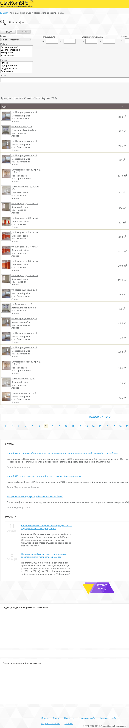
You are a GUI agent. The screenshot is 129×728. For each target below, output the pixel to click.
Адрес (3, 75)
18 (120, 426)
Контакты (68, 723)
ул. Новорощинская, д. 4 (24, 112)
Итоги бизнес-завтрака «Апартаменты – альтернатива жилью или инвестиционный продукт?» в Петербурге (62, 453)
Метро (3, 60)
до (61, 41)
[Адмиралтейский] (16, 47)
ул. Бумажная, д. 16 (21, 126)
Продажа (9, 31)
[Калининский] (16, 55)
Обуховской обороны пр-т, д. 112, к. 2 (26, 171)
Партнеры (68, 718)
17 (113, 426)
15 (100, 426)
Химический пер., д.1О (23, 378)
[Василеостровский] (16, 50)
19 (127, 426)
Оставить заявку (102, 586)
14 (93, 426)
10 (66, 426)
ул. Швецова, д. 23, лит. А (24, 203)
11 (73, 426)
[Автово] (16, 62)
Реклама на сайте (108, 718)
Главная (4, 13)
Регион (3, 36)
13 (86, 426)
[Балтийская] (16, 71)
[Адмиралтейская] (16, 65)
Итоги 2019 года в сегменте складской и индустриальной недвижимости (44, 476)
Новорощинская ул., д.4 (23, 393)
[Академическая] (16, 68)
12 (80, 426)
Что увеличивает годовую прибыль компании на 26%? (35, 496)
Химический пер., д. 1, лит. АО (25, 187)
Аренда (24, 31)
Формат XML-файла (50, 723)
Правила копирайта (87, 718)
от (43, 41)
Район (3, 44)
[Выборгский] (16, 52)
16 (107, 426)
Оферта (45, 718)
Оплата (56, 718)
